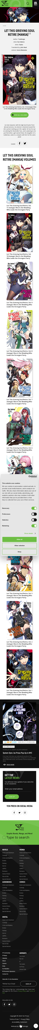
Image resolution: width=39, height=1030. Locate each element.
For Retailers (5, 969)
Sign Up (28, 984)
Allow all (19, 539)
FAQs (3, 966)
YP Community (6, 953)
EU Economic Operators (8, 971)
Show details (28, 533)
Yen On (21, 959)
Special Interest (6, 879)
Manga (22, 850)
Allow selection (19, 545)
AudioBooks (7, 882)
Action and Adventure (8, 853)
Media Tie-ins (23, 903)
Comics (22, 882)
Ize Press (22, 967)
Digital (5, 917)
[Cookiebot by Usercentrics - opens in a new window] (28, 476)
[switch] (34, 514)
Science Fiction (6, 874)
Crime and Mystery (7, 858)
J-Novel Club (23, 969)
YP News (4, 955)
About (4, 961)
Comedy (4, 855)
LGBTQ (4, 868)
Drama (4, 860)
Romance (4, 871)
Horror (4, 866)
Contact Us (5, 974)
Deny (19, 552)
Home (4, 26)
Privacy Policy (22, 991)
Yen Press (22, 956)
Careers (4, 963)
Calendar (4, 958)
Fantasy (4, 863)
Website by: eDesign (19, 1026)
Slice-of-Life (5, 876)
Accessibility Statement (19, 1022)
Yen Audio (22, 964)
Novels (5, 850)
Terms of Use (14, 1019)
